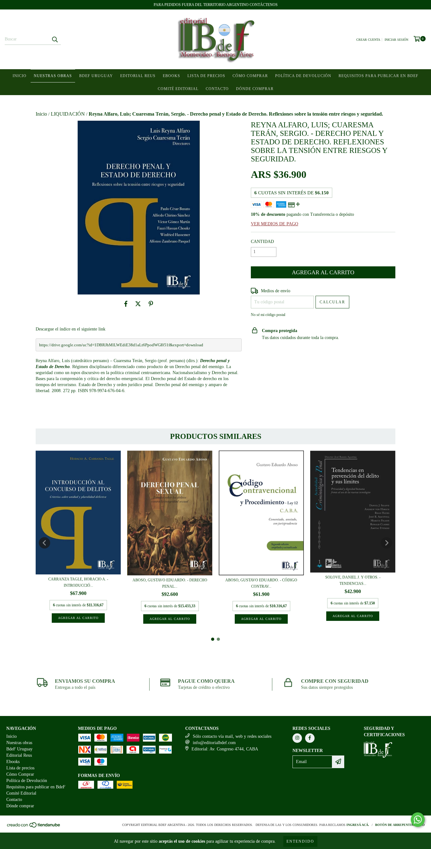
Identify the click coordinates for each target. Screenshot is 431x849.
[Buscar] (54, 39)
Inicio (20, 76)
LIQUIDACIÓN (68, 114)
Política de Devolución (303, 76)
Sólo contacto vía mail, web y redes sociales (232, 736)
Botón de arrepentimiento (400, 825)
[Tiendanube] (34, 826)
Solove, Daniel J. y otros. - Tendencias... (353, 580)
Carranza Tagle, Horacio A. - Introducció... (78, 582)
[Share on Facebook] (125, 304)
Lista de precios (206, 76)
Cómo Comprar (250, 76)
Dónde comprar (255, 89)
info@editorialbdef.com (214, 742)
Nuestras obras (53, 76)
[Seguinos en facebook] (310, 738)
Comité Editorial (178, 89)
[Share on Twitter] (138, 304)
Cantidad (262, 241)
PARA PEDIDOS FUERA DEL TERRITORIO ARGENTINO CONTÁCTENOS (216, 5)
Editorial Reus (138, 76)
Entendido (300, 841)
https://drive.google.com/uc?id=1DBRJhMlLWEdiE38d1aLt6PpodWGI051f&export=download (121, 345)
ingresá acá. (357, 825)
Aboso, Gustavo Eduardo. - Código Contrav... (261, 583)
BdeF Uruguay (96, 76)
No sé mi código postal (268, 314)
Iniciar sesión (396, 39)
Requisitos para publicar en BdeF (378, 76)
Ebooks (171, 76)
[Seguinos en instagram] (297, 738)
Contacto (217, 89)
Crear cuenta (368, 39)
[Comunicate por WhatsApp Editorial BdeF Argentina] (418, 819)
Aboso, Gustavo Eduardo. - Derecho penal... (170, 583)
